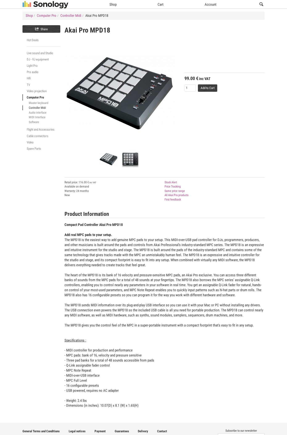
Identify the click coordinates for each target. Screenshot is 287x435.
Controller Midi (37, 107)
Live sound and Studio (40, 53)
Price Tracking (173, 186)
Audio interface (37, 112)
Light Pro (32, 66)
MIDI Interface (37, 117)
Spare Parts (34, 149)
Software (34, 122)
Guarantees (122, 431)
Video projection (37, 91)
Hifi (29, 78)
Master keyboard (38, 103)
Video (30, 142)
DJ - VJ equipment (38, 59)
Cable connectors (37, 136)
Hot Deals (33, 40)
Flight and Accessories (40, 129)
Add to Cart (208, 88)
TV (28, 85)
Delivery (143, 431)
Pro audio (32, 72)
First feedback (173, 199)
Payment (100, 431)
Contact (162, 431)
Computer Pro (35, 97)
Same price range (175, 191)
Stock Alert (171, 182)
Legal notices (77, 431)
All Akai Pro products (176, 195)
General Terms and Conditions (41, 431)
